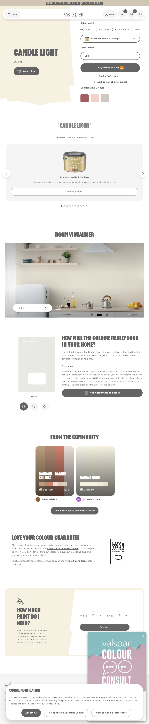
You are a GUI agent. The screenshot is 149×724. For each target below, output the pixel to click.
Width (83, 615)
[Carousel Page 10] (86, 206)
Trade (91, 137)
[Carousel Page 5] (72, 206)
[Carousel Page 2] (64, 206)
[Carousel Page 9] (83, 206)
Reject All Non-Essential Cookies (66, 712)
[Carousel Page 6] (75, 206)
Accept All (31, 712)
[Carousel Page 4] (70, 206)
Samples (81, 137)
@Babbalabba (49, 499)
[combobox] (110, 39)
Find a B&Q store (108, 76)
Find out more (74, 191)
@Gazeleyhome (91, 499)
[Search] (140, 14)
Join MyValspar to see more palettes (74, 510)
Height (109, 615)
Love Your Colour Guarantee (63, 548)
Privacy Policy (53, 704)
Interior (60, 137)
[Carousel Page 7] (78, 206)
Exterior (70, 137)
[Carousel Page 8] (81, 206)
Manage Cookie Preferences (111, 712)
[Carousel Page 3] (67, 206)
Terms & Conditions (76, 561)
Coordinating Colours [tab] (92, 87)
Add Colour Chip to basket (112, 82)
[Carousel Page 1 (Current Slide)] (61, 206)
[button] (12, 14)
